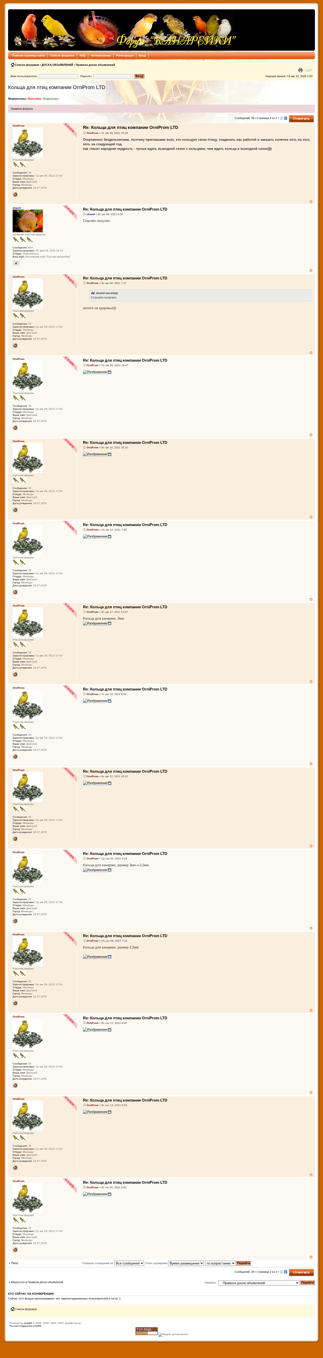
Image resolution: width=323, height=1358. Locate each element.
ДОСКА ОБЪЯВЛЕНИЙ (57, 64)
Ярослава (34, 98)
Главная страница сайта (28, 55)
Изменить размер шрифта (308, 70)
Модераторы (51, 98)
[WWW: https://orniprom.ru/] (15, 194)
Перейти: (210, 1282)
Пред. (14, 1262)
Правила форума (22, 108)
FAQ (83, 55)
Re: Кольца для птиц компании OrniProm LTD (130, 127)
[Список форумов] (123, 30)
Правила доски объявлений (95, 64)
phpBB (28, 1323)
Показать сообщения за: (98, 1263)
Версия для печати (301, 70)
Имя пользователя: (24, 76)
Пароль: (86, 76)
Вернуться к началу (311, 201)
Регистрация (124, 55)
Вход (142, 55)
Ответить (295, 116)
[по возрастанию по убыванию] (228, 1263)
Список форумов (62, 55)
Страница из (267, 118)
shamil (91, 214)
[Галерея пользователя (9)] (16, 263)
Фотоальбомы (101, 55)
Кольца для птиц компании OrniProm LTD (56, 87)
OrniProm (92, 133)
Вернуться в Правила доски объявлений (37, 1282)
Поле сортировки (156, 1263)
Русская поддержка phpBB (25, 1325)
